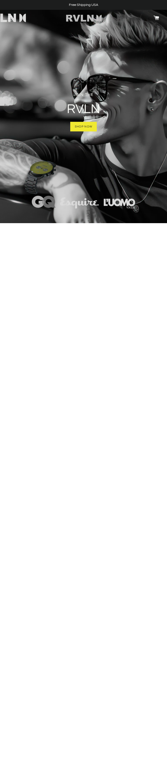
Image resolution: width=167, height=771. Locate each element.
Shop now (83, 126)
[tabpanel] (83, 111)
